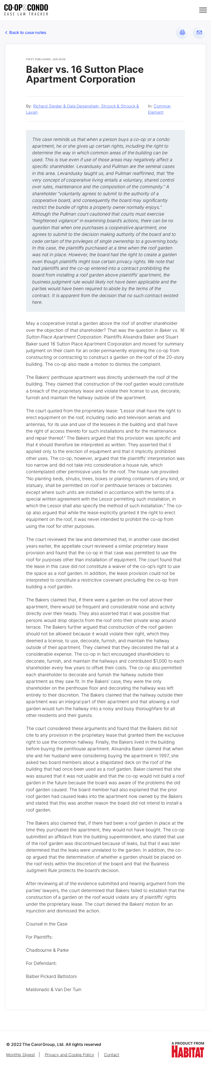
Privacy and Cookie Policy (69, 1054)
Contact (111, 1054)
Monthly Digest (20, 1054)
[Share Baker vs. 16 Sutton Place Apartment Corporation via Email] (199, 32)
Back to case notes (27, 32)
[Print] (182, 32)
